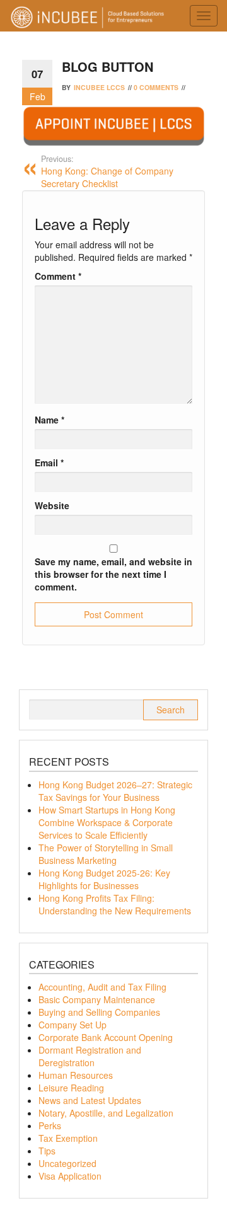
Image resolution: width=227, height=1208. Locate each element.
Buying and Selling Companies (99, 1012)
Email (49, 462)
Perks (49, 1125)
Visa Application (70, 1176)
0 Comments (156, 87)
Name (49, 419)
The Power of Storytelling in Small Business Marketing (105, 853)
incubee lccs (99, 87)
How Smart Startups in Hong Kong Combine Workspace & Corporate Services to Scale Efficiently (106, 822)
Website (52, 505)
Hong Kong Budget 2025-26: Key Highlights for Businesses (104, 879)
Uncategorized (67, 1163)
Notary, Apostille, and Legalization (105, 1113)
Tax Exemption (68, 1138)
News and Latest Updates (89, 1100)
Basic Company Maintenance (96, 999)
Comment (58, 276)
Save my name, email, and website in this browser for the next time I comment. (113, 574)
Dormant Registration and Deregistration (89, 1056)
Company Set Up (72, 1024)
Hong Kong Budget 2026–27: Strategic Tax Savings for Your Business (115, 790)
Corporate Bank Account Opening (105, 1037)
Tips (46, 1150)
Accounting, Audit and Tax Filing (102, 987)
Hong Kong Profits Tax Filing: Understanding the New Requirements (114, 904)
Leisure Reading (71, 1087)
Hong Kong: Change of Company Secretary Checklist (107, 171)
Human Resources (75, 1075)
